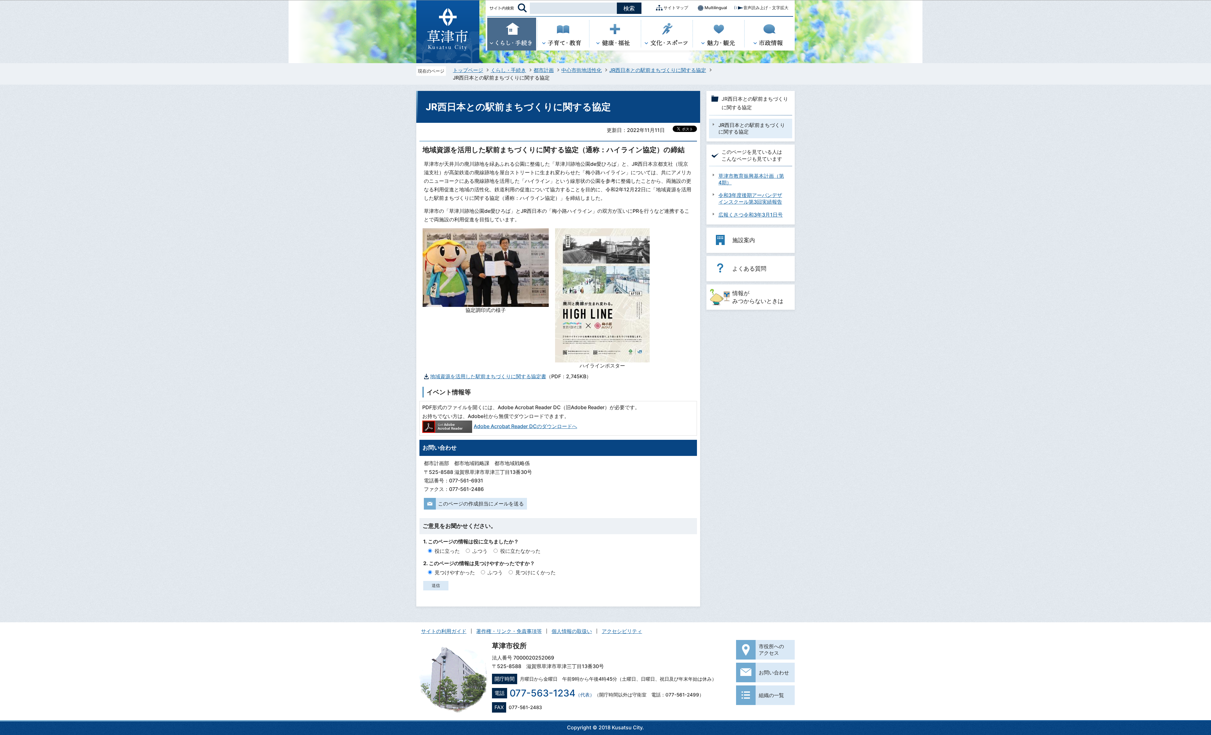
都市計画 (544, 70)
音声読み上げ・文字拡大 (765, 7)
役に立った (447, 551)
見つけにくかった (535, 572)
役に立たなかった (520, 551)
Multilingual (716, 7)
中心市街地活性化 (581, 70)
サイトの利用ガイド (443, 631)
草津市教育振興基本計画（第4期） (751, 179)
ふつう (480, 551)
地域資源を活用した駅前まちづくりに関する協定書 (488, 376)
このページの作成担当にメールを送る (481, 503)
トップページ (468, 70)
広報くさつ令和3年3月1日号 (750, 215)
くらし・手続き (508, 70)
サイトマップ (676, 7)
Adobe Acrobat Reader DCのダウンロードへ (525, 426)
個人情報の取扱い (572, 631)
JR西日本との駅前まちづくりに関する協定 (657, 70)
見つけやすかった (455, 572)
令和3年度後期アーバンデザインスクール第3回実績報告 (750, 198)
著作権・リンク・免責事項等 (509, 631)
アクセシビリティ (622, 631)
